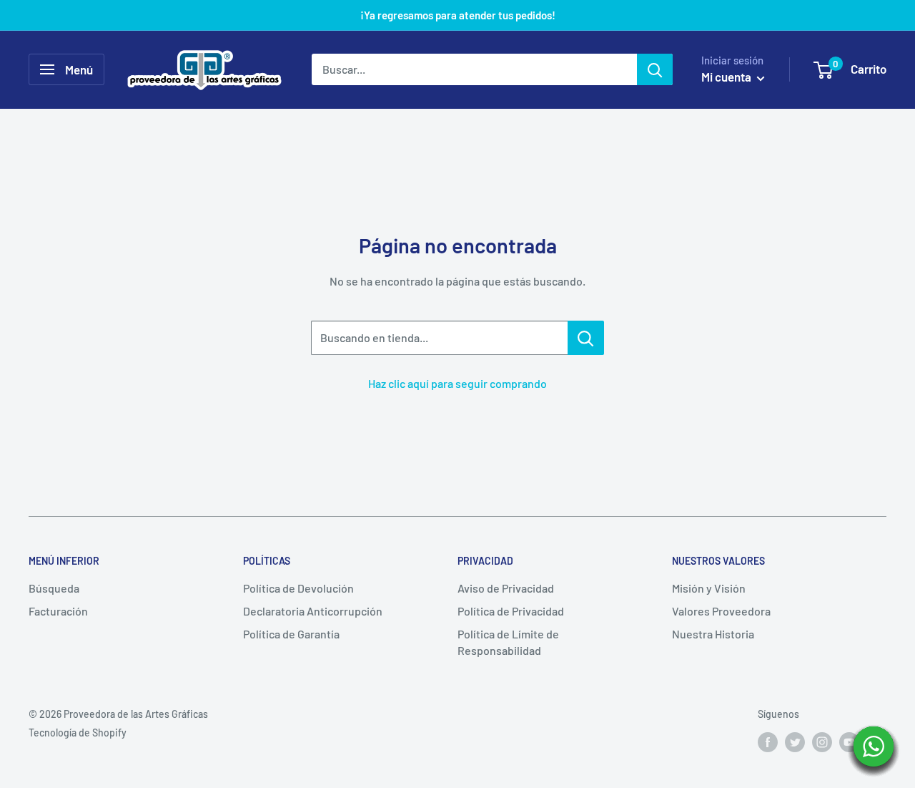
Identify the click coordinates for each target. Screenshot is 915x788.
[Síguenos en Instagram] (822, 741)
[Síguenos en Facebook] (768, 741)
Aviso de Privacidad (506, 588)
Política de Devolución (298, 588)
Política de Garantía (291, 634)
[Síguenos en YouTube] (849, 741)
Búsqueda (54, 588)
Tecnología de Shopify (78, 732)
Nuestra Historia (713, 634)
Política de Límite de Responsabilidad (508, 641)
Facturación (58, 611)
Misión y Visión (709, 588)
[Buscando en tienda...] (586, 338)
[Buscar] (655, 69)
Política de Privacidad (511, 611)
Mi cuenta (727, 76)
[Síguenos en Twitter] (795, 741)
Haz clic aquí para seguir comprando (457, 383)
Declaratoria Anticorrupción (312, 611)
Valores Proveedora (721, 611)
